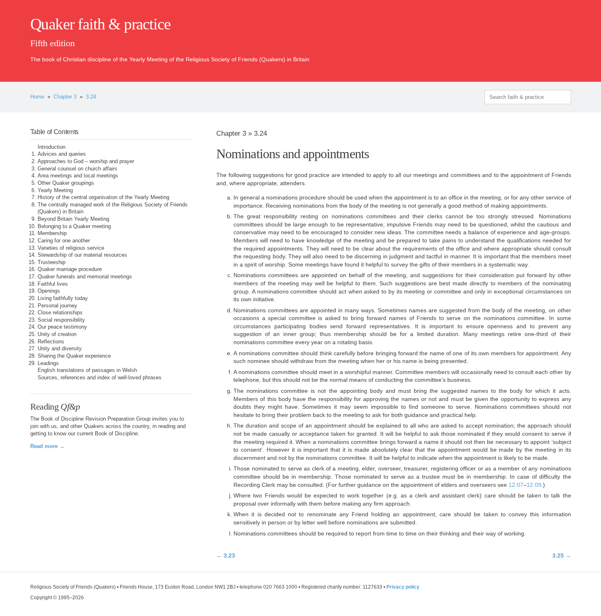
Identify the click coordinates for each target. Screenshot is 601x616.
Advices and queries (62, 154)
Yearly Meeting (55, 190)
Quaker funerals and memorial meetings (85, 277)
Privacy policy (402, 587)
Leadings (48, 363)
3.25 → (561, 555)
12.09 (534, 485)
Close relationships (60, 313)
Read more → (47, 446)
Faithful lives (53, 284)
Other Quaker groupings (66, 183)
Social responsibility (61, 320)
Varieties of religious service (71, 248)
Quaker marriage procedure (70, 269)
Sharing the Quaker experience (74, 356)
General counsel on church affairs (77, 169)
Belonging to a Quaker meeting (74, 226)
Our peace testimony (62, 327)
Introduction (51, 147)
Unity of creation (57, 334)
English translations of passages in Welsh (87, 370)
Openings (49, 291)
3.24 (91, 97)
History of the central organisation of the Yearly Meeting (103, 197)
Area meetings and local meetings (78, 176)
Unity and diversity (60, 349)
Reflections (51, 342)
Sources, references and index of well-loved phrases (99, 378)
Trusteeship (51, 262)
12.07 (516, 485)
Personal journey (57, 306)
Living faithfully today (63, 298)
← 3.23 (225, 555)
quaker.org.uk (546, 37)
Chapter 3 (65, 97)
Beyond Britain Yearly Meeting (73, 219)
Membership (52, 233)
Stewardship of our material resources (82, 255)
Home (37, 97)
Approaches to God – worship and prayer (86, 161)
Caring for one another (64, 241)
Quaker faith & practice (100, 24)
